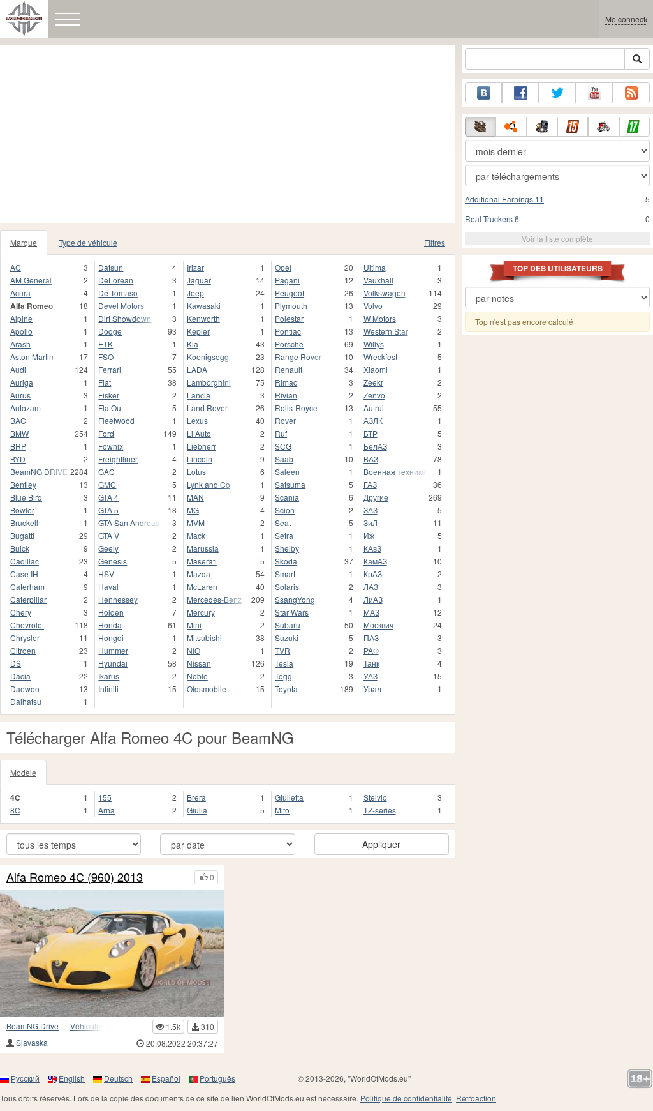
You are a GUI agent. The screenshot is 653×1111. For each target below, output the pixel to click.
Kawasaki (204, 305)
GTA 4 (108, 497)
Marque (23, 242)
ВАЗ (370, 458)
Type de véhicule (88, 242)
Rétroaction (476, 1097)
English (72, 1078)
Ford (106, 433)
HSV (106, 573)
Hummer (113, 650)
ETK (105, 343)
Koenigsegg (208, 356)
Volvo (373, 305)
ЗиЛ (370, 522)
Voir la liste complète (557, 238)
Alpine (21, 318)
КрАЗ (372, 573)
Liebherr (201, 446)
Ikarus (108, 675)
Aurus (20, 394)
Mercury (201, 612)
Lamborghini (209, 382)
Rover (285, 420)
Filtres (434, 242)
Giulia (197, 810)
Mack (196, 535)
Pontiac (288, 331)
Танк (371, 663)
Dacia (20, 675)
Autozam (25, 407)
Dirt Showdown (124, 318)
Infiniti (108, 688)
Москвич (378, 624)
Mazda (198, 573)
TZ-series (379, 810)
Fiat (104, 382)
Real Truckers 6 (492, 218)
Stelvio (375, 797)
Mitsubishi (204, 637)
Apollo (21, 331)
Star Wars (292, 612)
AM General (31, 280)
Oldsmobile (206, 688)
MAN (195, 497)
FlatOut (110, 407)
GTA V (108, 535)
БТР (370, 433)
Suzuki (286, 637)
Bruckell (24, 522)
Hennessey (118, 599)
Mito (282, 810)
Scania (287, 497)
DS (15, 663)
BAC (18, 420)
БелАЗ (375, 446)
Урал (372, 688)
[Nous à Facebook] (520, 92)
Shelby (287, 548)
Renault (288, 369)
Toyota (286, 688)
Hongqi (111, 637)
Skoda (286, 561)
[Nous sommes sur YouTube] (594, 92)
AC (15, 267)
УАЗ (370, 675)
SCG (283, 446)
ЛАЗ (370, 586)
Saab (284, 458)
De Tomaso (118, 292)
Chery (20, 612)
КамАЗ (375, 561)
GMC (107, 484)
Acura (20, 292)
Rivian (286, 394)
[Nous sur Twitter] (557, 92)
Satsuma (290, 484)
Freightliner (118, 458)
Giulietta (289, 797)
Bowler (22, 509)
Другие (375, 497)
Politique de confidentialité (406, 1097)
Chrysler (25, 637)
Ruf (281, 433)
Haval (108, 586)
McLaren (202, 586)
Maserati (202, 561)
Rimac (286, 382)
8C (15, 810)
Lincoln (199, 458)
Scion (285, 509)
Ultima (374, 267)
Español (166, 1078)
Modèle (23, 772)
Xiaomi (375, 369)
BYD (18, 458)
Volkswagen (384, 292)
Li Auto (199, 433)
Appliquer (381, 844)
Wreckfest (380, 356)
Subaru (287, 624)
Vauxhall (378, 280)
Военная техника (394, 471)
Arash (20, 343)
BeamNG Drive (32, 1025)
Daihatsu (25, 701)
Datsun (110, 267)
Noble (197, 675)
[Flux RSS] (631, 92)
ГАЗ (370, 484)
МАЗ (371, 612)
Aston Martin (32, 356)
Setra (284, 535)
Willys (373, 343)
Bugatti (22, 535)
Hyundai (113, 663)
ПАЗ (371, 637)
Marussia (203, 548)
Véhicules (87, 1025)
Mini (194, 624)
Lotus (196, 471)
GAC (106, 471)
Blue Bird (26, 497)
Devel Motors (121, 305)
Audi (18, 369)
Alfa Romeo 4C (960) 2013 (74, 877)
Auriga (21, 382)
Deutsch (118, 1078)
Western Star (385, 331)
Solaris (287, 586)
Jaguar (199, 280)
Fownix (110, 446)
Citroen (23, 650)
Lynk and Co (208, 484)
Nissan (199, 663)
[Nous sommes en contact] (483, 92)
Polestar (289, 318)
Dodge (110, 331)
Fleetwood (116, 420)
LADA (197, 369)
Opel (283, 267)
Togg (283, 675)
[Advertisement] (227, 134)
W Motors (379, 318)
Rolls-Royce (296, 407)
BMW (19, 433)
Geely (108, 548)
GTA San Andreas (128, 522)
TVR (282, 650)
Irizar (195, 267)
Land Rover (207, 407)
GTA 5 (108, 509)
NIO (193, 650)
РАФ (371, 650)
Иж (368, 535)
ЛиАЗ (373, 599)
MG (193, 509)
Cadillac (24, 561)
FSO (106, 356)
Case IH (24, 573)
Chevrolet (27, 624)
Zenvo (374, 394)
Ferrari (109, 369)
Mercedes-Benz (214, 599)
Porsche (289, 343)
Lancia (198, 394)
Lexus (197, 420)
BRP (18, 446)
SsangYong (295, 599)
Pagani (287, 280)
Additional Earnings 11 (504, 198)
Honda (110, 624)
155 (105, 797)
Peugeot (289, 292)
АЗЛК (373, 420)
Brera (196, 797)
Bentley (23, 484)
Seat (283, 522)
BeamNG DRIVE (39, 471)
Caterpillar (28, 599)
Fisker (108, 394)
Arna (106, 810)
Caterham (27, 586)
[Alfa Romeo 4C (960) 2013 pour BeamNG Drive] (112, 953)
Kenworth (203, 318)
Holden (111, 612)
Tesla (284, 663)
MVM (196, 522)
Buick (19, 548)
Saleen (287, 471)
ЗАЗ (370, 509)
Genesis (112, 561)
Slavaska (32, 1042)
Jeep (195, 292)
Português (217, 1078)
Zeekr (373, 382)
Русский (25, 1078)
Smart (285, 573)
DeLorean (115, 280)
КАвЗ (372, 548)
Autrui (373, 407)
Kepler (198, 331)
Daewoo (25, 688)
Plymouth (291, 305)
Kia (192, 343)
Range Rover (298, 356)
